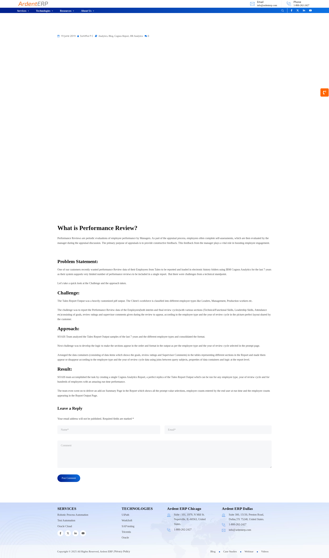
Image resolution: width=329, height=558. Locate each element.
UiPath (125, 514)
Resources (65, 10)
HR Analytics (136, 36)
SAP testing (128, 526)
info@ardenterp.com (267, 5)
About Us (86, 10)
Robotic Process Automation (72, 514)
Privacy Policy (122, 551)
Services (21, 10)
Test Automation (66, 520)
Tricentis (126, 531)
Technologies (43, 10)
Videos (265, 551)
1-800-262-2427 (301, 5)
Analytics (102, 36)
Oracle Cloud (64, 526)
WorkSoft (127, 520)
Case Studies (230, 551)
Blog (111, 36)
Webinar (249, 551)
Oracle (125, 537)
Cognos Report (121, 36)
